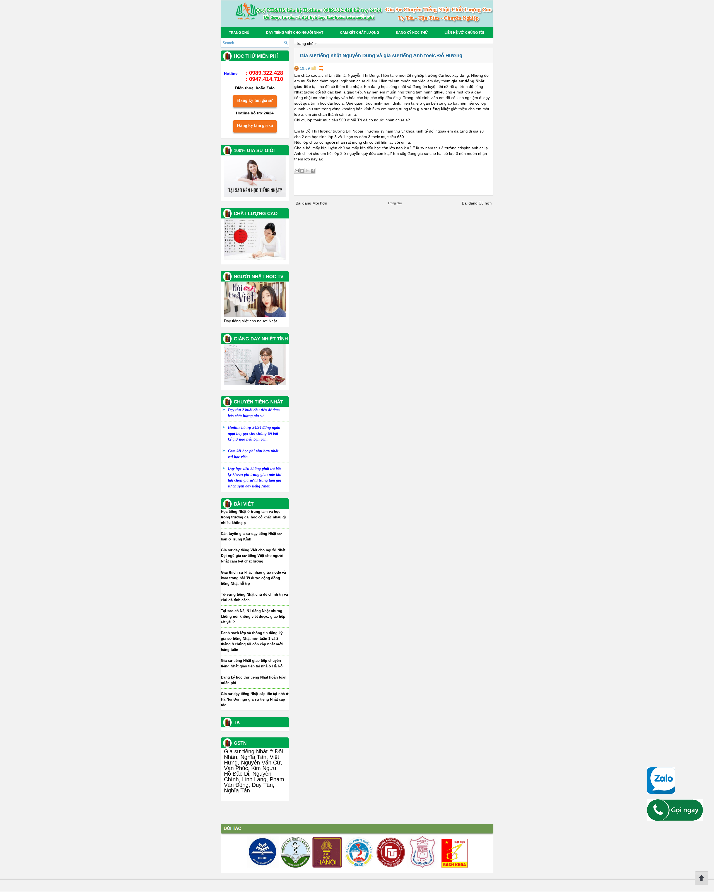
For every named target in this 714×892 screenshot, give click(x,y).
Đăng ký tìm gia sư (255, 100)
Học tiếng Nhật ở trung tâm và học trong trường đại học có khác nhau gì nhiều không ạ (253, 517)
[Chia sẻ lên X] (307, 171)
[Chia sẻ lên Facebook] (312, 171)
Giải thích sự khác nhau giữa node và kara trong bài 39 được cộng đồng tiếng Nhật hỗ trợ (253, 578)
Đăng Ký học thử (412, 33)
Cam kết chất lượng (359, 33)
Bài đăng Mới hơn (311, 203)
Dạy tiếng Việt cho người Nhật (294, 33)
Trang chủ (239, 33)
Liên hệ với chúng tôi (464, 33)
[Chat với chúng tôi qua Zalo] (661, 792)
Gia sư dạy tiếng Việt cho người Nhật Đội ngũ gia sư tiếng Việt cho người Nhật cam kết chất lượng (253, 555)
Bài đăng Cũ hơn (477, 203)
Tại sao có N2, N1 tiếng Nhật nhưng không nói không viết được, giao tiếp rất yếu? (253, 616)
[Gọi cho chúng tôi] (675, 819)
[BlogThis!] (302, 171)
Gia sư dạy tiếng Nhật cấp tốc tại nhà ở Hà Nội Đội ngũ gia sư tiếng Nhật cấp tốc (254, 699)
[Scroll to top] (701, 883)
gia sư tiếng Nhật (433, 109)
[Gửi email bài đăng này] (297, 171)
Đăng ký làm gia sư (255, 125)
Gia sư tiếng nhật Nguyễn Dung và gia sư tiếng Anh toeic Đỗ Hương (381, 55)
